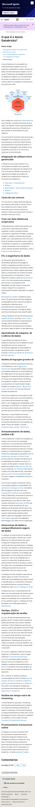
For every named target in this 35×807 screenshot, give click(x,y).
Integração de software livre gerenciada (15, 49)
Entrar (32, 19)
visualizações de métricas (10, 493)
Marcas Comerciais (18, 802)
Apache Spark (9, 188)
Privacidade (4, 797)
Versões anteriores (7, 794)
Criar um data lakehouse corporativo (14, 54)
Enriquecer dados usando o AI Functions (15, 427)
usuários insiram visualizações (16, 474)
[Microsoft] (17, 19)
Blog (16, 794)
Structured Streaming (24, 188)
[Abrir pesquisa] (27, 19)
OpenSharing (19, 183)
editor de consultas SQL (24, 466)
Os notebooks (19, 469)
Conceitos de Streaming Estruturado (13, 720)
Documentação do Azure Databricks (16, 32)
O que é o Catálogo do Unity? (23, 587)
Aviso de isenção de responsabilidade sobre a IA (16, 791)
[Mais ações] (32, 31)
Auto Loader (27, 318)
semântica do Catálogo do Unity (12, 488)
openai (18, 386)
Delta (8, 280)
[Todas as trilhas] (3, 31)
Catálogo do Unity (11, 193)
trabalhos (7, 652)
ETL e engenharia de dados (11, 57)
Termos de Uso (5, 802)
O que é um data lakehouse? (11, 251)
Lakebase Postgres (22, 752)
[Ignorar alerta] (32, 2)
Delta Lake (8, 183)
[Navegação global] (2, 19)
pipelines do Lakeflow (11, 297)
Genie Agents (5, 518)
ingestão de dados (7, 318)
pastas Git (4, 667)
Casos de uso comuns (9, 52)
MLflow (7, 185)
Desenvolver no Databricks (10, 691)
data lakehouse (28, 121)
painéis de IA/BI (23, 503)
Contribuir (24, 794)
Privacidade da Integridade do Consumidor (14, 799)
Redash (7, 190)
